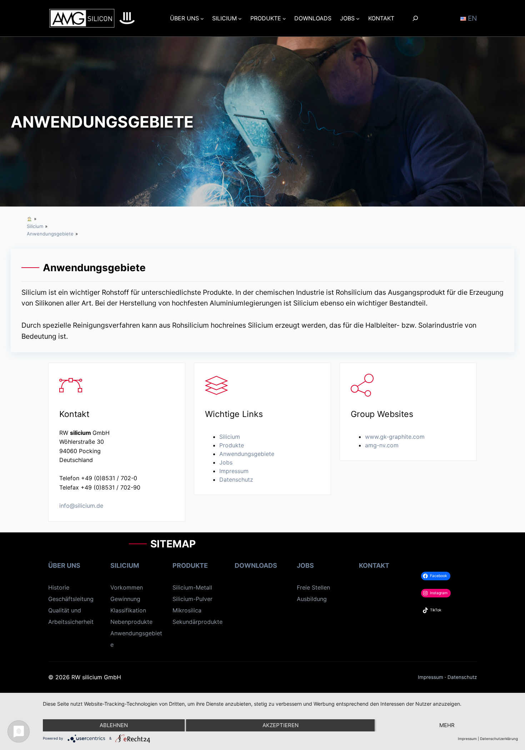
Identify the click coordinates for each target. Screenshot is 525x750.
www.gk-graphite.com (395, 436)
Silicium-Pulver (192, 598)
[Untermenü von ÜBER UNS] (202, 18)
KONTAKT (374, 565)
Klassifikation (128, 610)
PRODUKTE (190, 565)
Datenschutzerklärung (499, 738)
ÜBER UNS (64, 565)
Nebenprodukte (131, 621)
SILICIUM (124, 565)
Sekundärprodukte (197, 621)
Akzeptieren (280, 725)
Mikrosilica (186, 610)
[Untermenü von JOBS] (358, 18)
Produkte (231, 445)
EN (471, 18)
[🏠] (29, 219)
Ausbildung (312, 598)
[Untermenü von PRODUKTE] (284, 18)
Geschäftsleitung (71, 598)
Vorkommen (126, 587)
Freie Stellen (313, 587)
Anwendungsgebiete (246, 453)
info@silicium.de (81, 505)
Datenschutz (236, 479)
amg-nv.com (382, 445)
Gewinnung (125, 598)
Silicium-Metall (192, 587)
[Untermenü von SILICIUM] (240, 18)
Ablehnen (114, 725)
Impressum (234, 471)
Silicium (229, 436)
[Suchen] (415, 18)
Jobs (225, 462)
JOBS (305, 565)
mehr (447, 725)
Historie (58, 587)
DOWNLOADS (256, 565)
